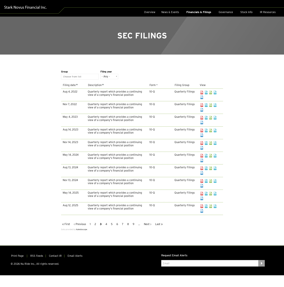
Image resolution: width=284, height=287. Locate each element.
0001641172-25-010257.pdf (202, 193)
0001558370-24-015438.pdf (202, 181)
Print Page (17, 255)
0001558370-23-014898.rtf (206, 130)
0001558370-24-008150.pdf (202, 155)
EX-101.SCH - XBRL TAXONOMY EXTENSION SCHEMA (215, 92)
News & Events (170, 12)
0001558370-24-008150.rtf (206, 155)
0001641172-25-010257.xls (210, 193)
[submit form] (261, 263)
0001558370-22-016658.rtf (206, 105)
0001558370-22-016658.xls (210, 105)
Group (64, 71)
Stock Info (246, 12)
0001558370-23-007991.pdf (202, 117)
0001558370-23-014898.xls (210, 130)
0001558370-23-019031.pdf (202, 143)
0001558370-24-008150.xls (210, 155)
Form (153, 85)
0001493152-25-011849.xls (210, 206)
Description (95, 85)
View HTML (202, 97)
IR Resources (268, 12)
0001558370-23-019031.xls (210, 143)
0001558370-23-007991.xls (210, 117)
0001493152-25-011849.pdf (202, 206)
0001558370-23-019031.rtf (206, 143)
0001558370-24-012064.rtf (206, 168)
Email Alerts (75, 255)
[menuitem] (149, 12)
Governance (226, 12)
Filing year (106, 71)
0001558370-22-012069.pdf (202, 92)
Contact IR (55, 255)
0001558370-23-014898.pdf (202, 130)
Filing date (69, 85)
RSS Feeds (36, 255)
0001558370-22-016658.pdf (202, 105)
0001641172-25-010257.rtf (206, 193)
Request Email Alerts (174, 255)
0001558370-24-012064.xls (210, 168)
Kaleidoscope (81, 229)
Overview (149, 12)
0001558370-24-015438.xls (210, 181)
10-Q (152, 91)
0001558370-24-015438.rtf (206, 181)
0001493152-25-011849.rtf (206, 206)
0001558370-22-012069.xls (210, 92)
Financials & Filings (198, 12)
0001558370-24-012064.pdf (202, 168)
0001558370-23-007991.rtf (206, 117)
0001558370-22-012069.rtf (206, 92)
